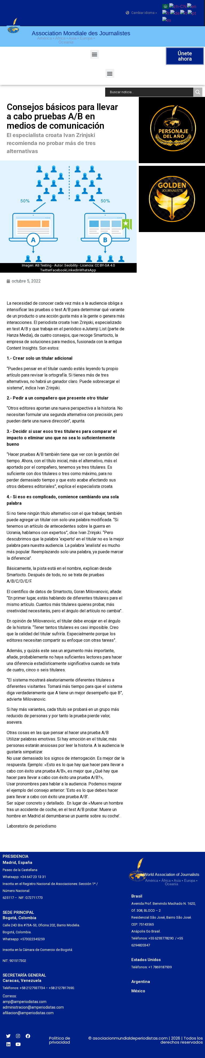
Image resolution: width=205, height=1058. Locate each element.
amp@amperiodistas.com (24, 1002)
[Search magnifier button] (197, 92)
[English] (192, 6)
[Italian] (184, 12)
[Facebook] (28, 1036)
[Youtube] (18, 1044)
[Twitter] (8, 1036)
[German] (175, 12)
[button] (94, 54)
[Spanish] (167, 19)
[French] (166, 12)
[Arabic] (165, 6)
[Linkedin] (8, 1044)
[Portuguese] (192, 12)
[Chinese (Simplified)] (178, 6)
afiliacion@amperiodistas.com (28, 1013)
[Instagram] (18, 1036)
